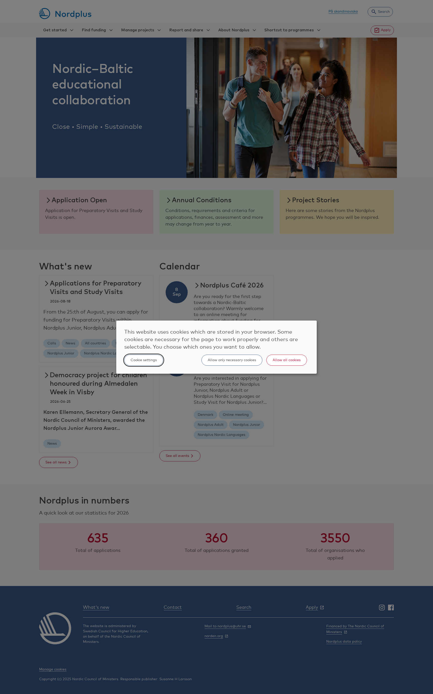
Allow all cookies (287, 360)
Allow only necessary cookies (232, 360)
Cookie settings (144, 360)
